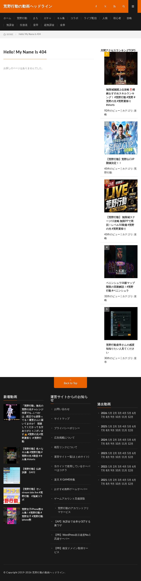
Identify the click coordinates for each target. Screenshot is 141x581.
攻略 (129, 18)
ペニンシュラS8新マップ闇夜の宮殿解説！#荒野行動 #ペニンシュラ (120, 287)
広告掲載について (64, 438)
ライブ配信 (90, 18)
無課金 (10, 25)
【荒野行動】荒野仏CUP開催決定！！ (120, 161)
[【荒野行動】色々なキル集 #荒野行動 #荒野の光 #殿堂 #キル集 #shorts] (11, 455)
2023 (104, 453)
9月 (113, 430)
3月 (120, 413)
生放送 (24, 25)
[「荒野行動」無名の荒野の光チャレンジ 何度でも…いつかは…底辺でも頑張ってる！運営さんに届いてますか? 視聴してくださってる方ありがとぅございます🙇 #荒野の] (11, 412)
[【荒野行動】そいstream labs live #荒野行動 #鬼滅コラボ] (11, 495)
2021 (104, 480)
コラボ (74, 18)
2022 (104, 466)
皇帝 (35, 25)
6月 (134, 413)
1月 (110, 413)
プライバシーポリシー (67, 428)
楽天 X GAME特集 (64, 479)
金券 (62, 25)
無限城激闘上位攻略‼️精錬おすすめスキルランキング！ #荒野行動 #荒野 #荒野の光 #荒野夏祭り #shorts (120, 97)
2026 (104, 413)
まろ (35, 18)
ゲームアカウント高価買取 (69, 499)
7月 (103, 417)
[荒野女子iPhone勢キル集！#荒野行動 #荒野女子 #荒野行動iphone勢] (11, 516)
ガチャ (47, 18)
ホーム (7, 18)
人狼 (105, 18)
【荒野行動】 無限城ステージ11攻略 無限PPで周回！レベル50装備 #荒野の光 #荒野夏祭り (120, 223)
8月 (108, 417)
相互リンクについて (65, 447)
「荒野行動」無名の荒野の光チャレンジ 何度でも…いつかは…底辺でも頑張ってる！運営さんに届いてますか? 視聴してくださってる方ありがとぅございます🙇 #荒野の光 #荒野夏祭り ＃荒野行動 (34, 424)
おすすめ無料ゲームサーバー (71, 489)
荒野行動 (22, 18)
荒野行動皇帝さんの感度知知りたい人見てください (120, 349)
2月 (115, 413)
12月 (130, 430)
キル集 (61, 18)
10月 (118, 430)
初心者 (117, 18)
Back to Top (70, 383)
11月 (124, 430)
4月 (124, 413)
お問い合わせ (62, 409)
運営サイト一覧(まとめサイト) (71, 457)
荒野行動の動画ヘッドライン (48, 572)
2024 (104, 440)
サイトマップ (62, 418)
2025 (104, 426)
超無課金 (49, 25)
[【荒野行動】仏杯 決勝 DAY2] (11, 475)
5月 (129, 413)
